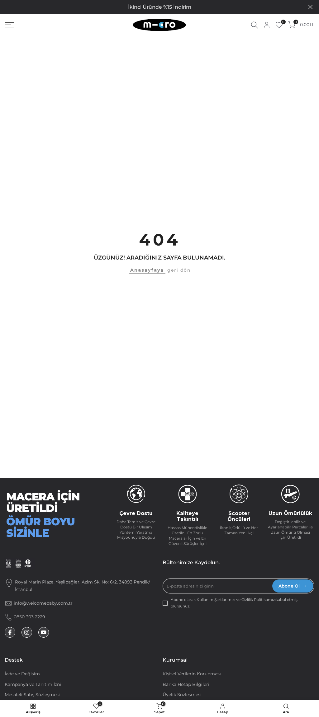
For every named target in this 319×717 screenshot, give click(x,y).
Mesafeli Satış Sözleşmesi (32, 694)
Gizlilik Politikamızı (258, 599)
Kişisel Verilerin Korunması (192, 674)
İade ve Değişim (22, 674)
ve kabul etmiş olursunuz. (234, 602)
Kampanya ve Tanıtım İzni (33, 684)
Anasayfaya (147, 270)
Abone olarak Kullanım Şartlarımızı (203, 599)
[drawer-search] (254, 25)
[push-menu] (9, 25)
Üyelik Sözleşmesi (182, 694)
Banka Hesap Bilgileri (186, 684)
